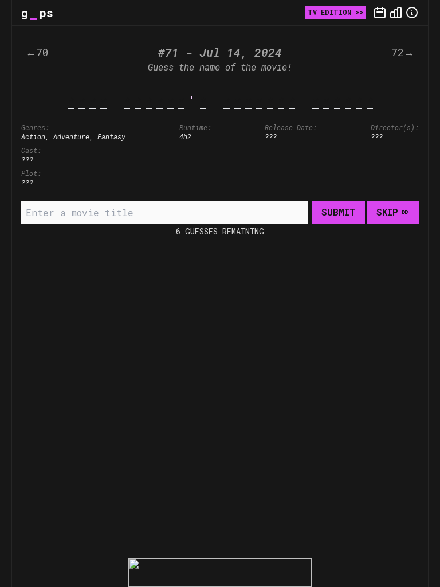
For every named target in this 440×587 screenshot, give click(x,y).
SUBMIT (338, 212)
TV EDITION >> (335, 12)
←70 (37, 52)
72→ (402, 52)
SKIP (387, 212)
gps (37, 12)
